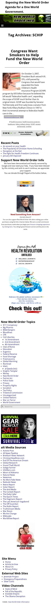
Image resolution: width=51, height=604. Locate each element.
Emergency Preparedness (15, 579)
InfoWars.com (9, 470)
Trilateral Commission (13, 392)
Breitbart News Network (13, 455)
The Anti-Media (9, 489)
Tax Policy (7, 390)
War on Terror (9, 400)
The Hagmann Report (12, 499)
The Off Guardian (10, 504)
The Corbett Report (11, 492)
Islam (5, 366)
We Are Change (9, 513)
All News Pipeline (10, 453)
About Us (9, 566)
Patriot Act (7, 378)
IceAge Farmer (9, 467)
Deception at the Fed (12, 151)
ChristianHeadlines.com (13, 458)
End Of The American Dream (15, 460)
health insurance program (31, 122)
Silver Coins (9, 581)
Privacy (6, 383)
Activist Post (8, 450)
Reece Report (9, 484)
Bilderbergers (9, 330)
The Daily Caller (10, 494)
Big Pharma (8, 327)
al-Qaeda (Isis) (11, 368)
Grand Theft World (11, 465)
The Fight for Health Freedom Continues (21, 153)
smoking (28, 126)
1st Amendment (12, 339)
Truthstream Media (11, 508)
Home (8, 562)
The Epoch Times (10, 496)
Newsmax (7, 477)
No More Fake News (12, 479)
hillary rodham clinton (23, 124)
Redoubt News (9, 482)
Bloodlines (7, 332)
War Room (7, 511)
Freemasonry (9, 359)
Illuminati (7, 363)
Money (6, 373)
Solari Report (9, 487)
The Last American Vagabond (16, 501)
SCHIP (33, 124)
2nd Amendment (12, 342)
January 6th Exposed (12, 155)
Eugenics (7, 351)
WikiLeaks (7, 516)
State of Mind (11, 589)
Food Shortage (9, 356)
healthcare (11, 124)
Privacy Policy (11, 569)
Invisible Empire (12, 593)
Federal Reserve (10, 354)
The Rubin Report (11, 506)
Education (7, 349)
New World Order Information (19, 602)
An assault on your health (14, 146)
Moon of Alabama (11, 472)
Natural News (9, 475)
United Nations (9, 397)
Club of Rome (9, 347)
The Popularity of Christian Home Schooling (22, 148)
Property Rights (10, 385)
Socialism (7, 388)
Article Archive (11, 564)
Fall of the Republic (13, 591)
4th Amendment (12, 344)
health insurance (16, 122)
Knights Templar (10, 371)
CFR (4, 334)
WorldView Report (11, 518)
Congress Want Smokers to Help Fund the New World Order (24, 56)
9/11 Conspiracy (10, 325)
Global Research (10, 462)
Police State (8, 380)
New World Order (11, 376)
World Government (11, 402)
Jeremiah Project (11, 576)
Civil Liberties (9, 337)
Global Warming (10, 361)
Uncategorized (9, 395)
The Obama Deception (15, 596)
